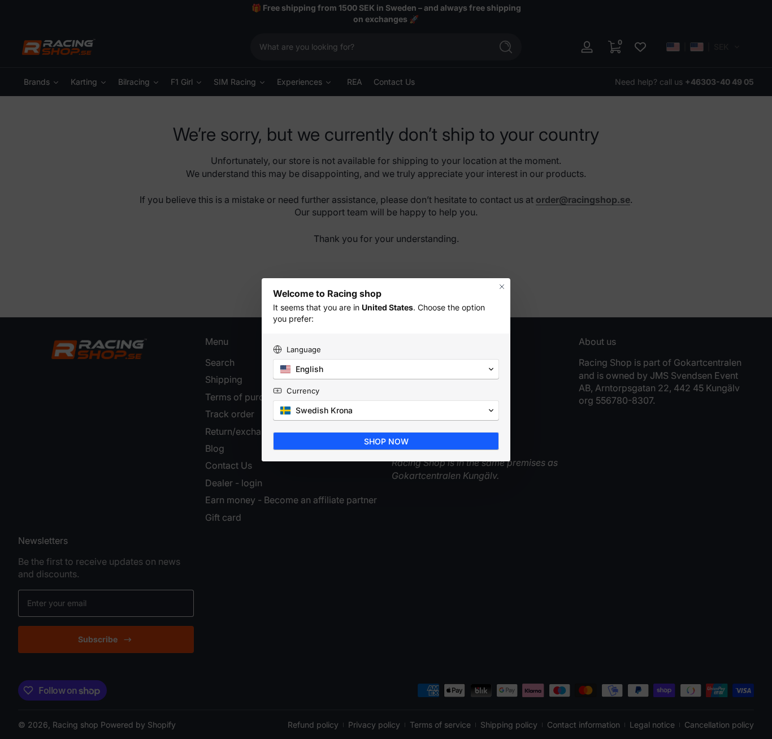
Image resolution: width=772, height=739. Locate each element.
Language (304, 349)
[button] (386, 369)
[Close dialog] (502, 286)
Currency (303, 390)
